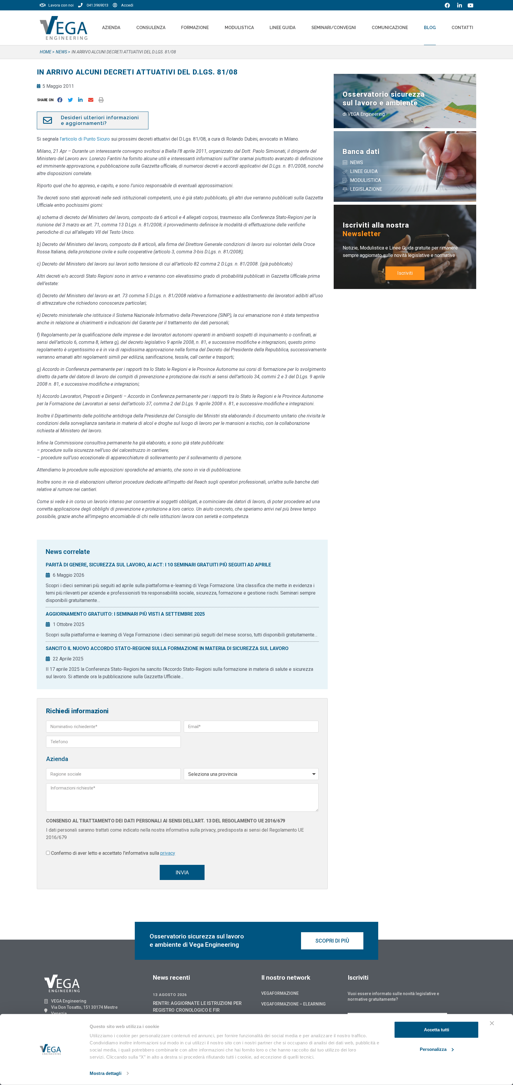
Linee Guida (282, 27)
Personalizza (433, 1048)
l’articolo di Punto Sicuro (85, 139)
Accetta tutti (436, 1029)
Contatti (462, 27)
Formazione (195, 27)
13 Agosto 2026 (170, 994)
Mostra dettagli (105, 1073)
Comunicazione (390, 27)
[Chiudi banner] (492, 1023)
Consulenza (150, 27)
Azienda (111, 27)
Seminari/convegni (333, 27)
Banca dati (361, 151)
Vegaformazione (280, 993)
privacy (167, 853)
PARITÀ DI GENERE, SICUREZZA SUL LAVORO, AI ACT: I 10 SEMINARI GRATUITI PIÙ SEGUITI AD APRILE (158, 565)
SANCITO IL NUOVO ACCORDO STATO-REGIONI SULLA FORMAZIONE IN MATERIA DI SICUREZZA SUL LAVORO (167, 648)
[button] (46, 100)
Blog (430, 27)
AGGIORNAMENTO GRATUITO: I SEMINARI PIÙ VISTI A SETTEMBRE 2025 (125, 614)
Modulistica (239, 27)
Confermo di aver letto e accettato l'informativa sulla (113, 853)
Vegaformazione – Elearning (293, 1004)
